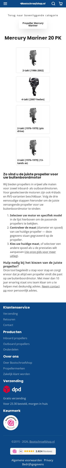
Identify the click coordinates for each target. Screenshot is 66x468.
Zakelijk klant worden (16, 374)
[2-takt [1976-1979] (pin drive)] (33, 119)
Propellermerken (14, 368)
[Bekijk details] (12, 389)
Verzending (10, 313)
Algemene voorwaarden (27, 460)
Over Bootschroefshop (17, 363)
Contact (8, 325)
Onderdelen (10, 349)
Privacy (48, 460)
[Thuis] (33, 4)
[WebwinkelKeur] (10, 429)
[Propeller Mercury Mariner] (33, 24)
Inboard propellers (15, 338)
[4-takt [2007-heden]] (33, 89)
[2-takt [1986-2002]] (33, 60)
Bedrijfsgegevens (33, 464)
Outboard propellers (16, 344)
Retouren (9, 319)
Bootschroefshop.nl (42, 441)
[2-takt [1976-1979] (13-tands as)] (33, 151)
